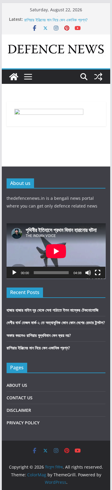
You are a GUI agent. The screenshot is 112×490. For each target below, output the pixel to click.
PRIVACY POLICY (23, 422)
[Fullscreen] (98, 273)
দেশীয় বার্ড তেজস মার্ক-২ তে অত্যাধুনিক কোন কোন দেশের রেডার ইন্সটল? (56, 322)
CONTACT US (20, 398)
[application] (56, 251)
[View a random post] (98, 77)
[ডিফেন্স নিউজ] (14, 77)
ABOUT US (17, 385)
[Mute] (88, 273)
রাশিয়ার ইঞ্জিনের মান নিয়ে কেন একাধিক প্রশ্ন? (56, 21)
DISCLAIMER (19, 410)
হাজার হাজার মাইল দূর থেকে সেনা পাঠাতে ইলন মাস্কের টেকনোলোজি (52, 310)
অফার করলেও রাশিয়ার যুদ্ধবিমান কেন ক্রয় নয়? (39, 335)
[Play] (14, 273)
